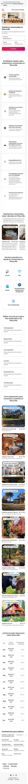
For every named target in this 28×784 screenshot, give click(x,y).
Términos (16, 779)
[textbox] (7, 44)
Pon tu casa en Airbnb (18, 10)
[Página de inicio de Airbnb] (3, 9)
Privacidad (10, 779)
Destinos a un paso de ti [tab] (8, 735)
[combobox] (13, 38)
